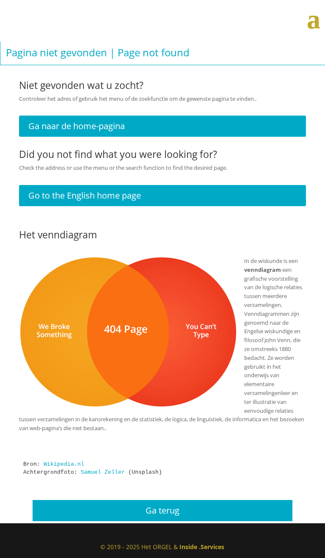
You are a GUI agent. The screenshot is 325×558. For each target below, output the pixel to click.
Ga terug (162, 510)
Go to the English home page (84, 195)
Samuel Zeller (103, 472)
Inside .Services (201, 547)
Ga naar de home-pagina (76, 126)
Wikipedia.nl (64, 464)
